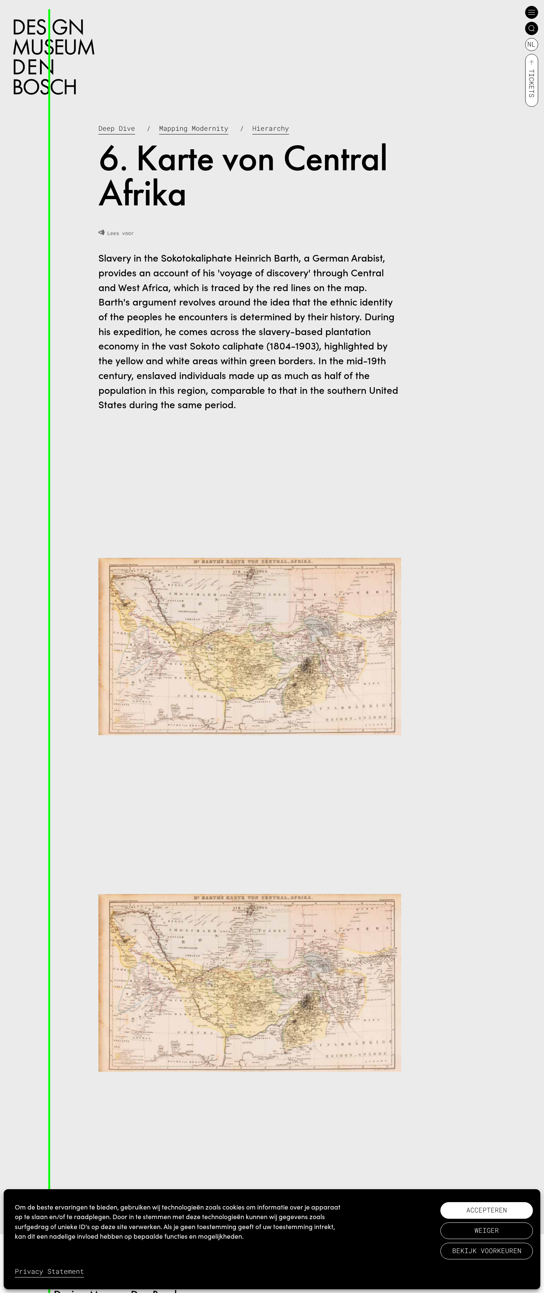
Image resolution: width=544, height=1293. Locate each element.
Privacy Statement (49, 1271)
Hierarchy (270, 128)
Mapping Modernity (193, 128)
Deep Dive (116, 128)
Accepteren (486, 1210)
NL (531, 44)
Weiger (486, 1230)
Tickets (531, 83)
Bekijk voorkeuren (486, 1250)
